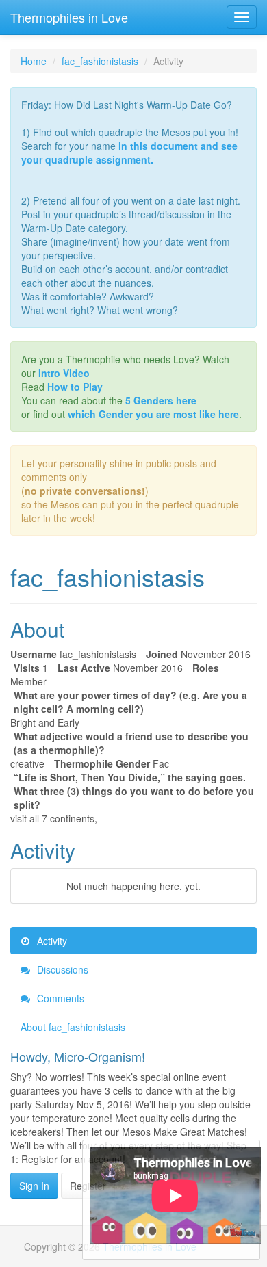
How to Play (75, 386)
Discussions (61, 969)
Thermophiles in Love (69, 17)
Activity (50, 941)
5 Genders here (160, 400)
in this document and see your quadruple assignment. (129, 152)
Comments (59, 998)
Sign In (34, 1185)
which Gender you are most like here (153, 414)
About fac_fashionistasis (73, 1027)
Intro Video (64, 373)
